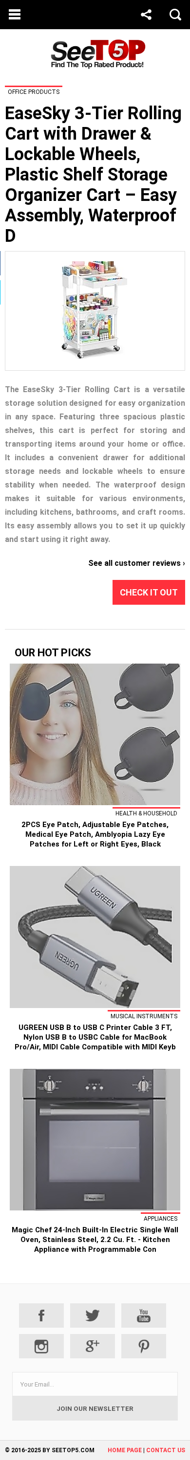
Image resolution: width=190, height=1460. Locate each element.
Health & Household (146, 813)
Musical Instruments (144, 1016)
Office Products (33, 92)
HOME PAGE (125, 1450)
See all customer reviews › (136, 563)
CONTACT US (165, 1450)
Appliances (160, 1218)
